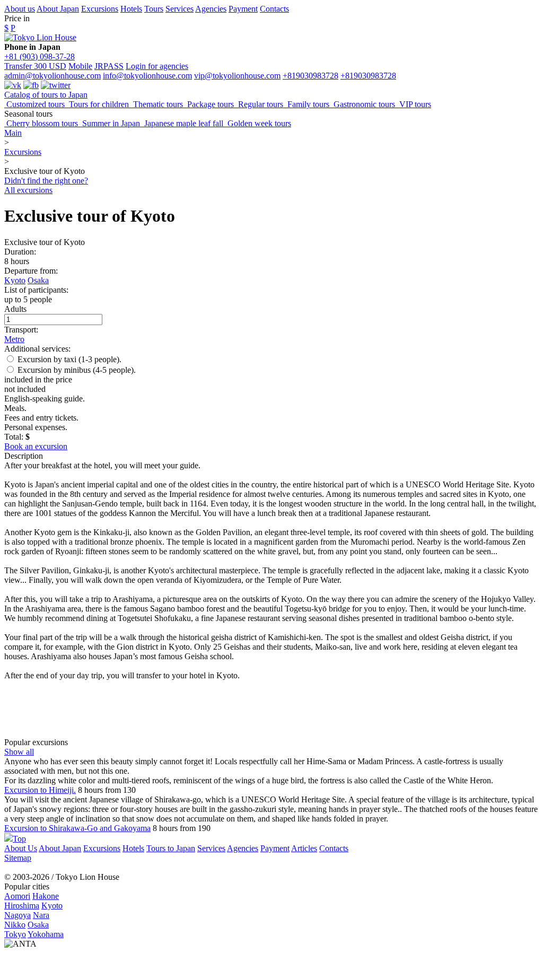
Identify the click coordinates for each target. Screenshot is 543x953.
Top (19, 838)
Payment (243, 8)
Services (179, 8)
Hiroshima (21, 905)
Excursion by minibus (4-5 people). (75, 369)
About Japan (58, 8)
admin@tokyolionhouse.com (52, 75)
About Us (20, 848)
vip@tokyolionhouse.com (237, 75)
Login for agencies (157, 66)
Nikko (14, 924)
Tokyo (15, 934)
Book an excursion (35, 446)
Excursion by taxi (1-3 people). (68, 359)
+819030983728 (310, 75)
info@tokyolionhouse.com (147, 75)
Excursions (99, 8)
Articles (304, 848)
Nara (41, 915)
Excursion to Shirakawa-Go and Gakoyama (77, 828)
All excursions (28, 190)
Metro (14, 339)
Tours (153, 8)
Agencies (210, 8)
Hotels (131, 8)
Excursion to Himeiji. (40, 789)
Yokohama (46, 934)
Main (13, 132)
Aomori (17, 895)
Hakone (45, 895)
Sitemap (17, 857)
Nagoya (17, 915)
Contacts (274, 8)
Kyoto (14, 280)
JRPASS (109, 66)
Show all (19, 751)
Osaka (38, 280)
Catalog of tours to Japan (45, 94)
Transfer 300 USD (35, 66)
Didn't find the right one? (46, 180)
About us (19, 8)
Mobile (80, 66)
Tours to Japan (170, 848)
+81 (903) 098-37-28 (39, 56)
